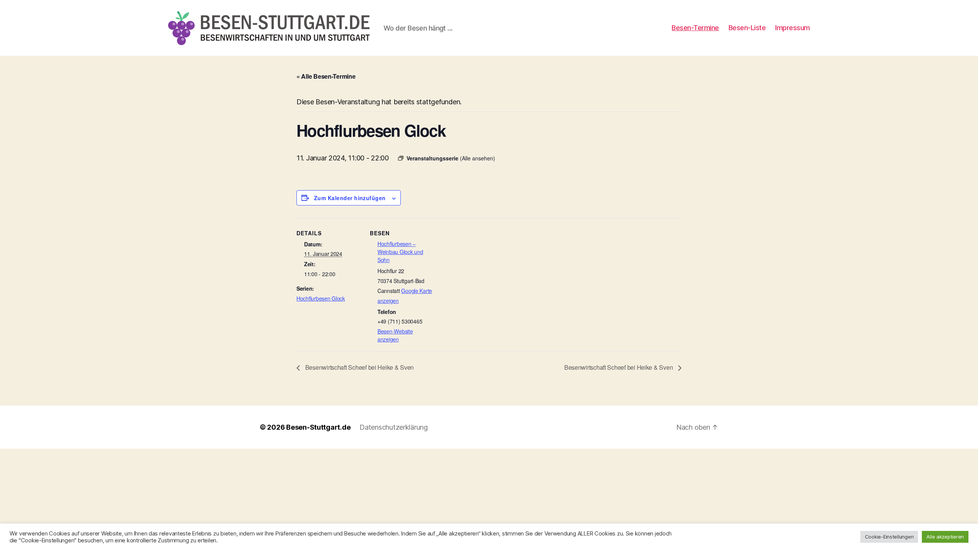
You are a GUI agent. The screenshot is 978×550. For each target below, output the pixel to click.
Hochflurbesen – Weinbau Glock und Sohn (400, 252)
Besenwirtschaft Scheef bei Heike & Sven (359, 367)
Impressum (792, 28)
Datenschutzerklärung (393, 427)
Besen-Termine (695, 28)
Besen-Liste (747, 28)
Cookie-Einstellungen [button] (889, 537)
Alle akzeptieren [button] (945, 537)
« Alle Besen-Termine (326, 76)
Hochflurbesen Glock (320, 298)
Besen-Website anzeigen (395, 335)
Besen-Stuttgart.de (318, 427)
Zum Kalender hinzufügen (350, 198)
